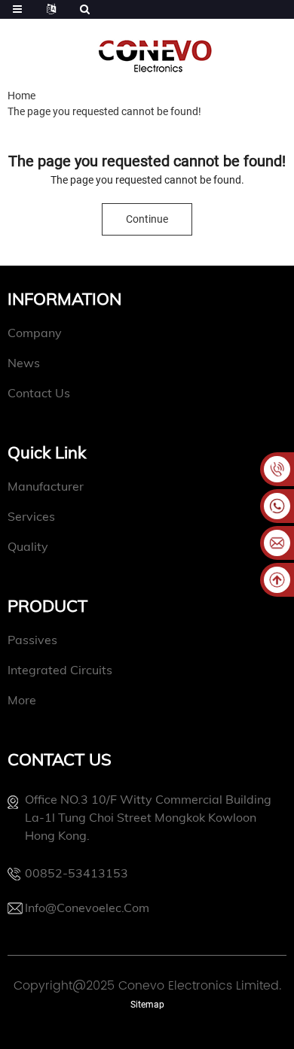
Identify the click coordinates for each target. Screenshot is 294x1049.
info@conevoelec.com (87, 908)
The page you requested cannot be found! (104, 111)
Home (21, 96)
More (22, 699)
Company (35, 332)
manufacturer (46, 486)
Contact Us (39, 392)
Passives (32, 639)
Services (31, 516)
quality (28, 546)
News (24, 362)
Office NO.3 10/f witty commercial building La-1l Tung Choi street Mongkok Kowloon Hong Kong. (148, 817)
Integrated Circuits (60, 669)
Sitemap (147, 1004)
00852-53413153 (76, 873)
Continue (147, 219)
